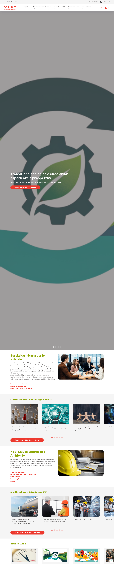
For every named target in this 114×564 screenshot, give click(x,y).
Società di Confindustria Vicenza (12, 1)
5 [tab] (62, 437)
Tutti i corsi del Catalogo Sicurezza (27, 532)
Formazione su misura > (18, 384)
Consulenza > (15, 476)
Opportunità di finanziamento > (21, 388)
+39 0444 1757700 (93, 1)
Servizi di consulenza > (18, 386)
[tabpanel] (57, 180)
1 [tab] (53, 347)
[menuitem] (27, 8)
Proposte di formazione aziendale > (23, 474)
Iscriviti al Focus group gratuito (26, 190)
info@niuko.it (106, 1)
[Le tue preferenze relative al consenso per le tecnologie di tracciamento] (111, 561)
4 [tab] (61, 347)
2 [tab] (56, 347)
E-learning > (14, 479)
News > (12, 481)
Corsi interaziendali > (18, 472)
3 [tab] (58, 347)
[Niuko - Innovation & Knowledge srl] (10, 7)
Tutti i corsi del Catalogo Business (27, 440)
